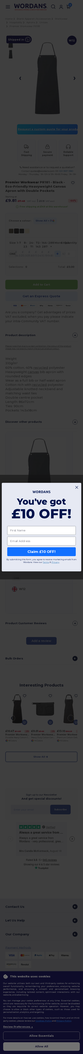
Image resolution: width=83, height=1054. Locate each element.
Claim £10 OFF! (41, 552)
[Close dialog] (77, 487)
